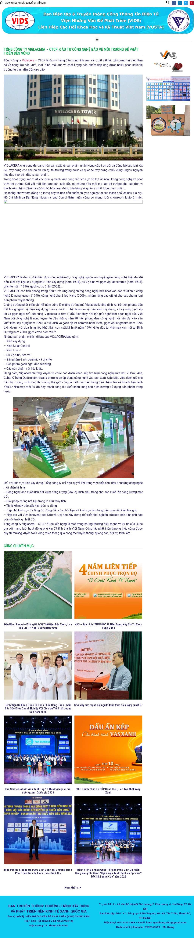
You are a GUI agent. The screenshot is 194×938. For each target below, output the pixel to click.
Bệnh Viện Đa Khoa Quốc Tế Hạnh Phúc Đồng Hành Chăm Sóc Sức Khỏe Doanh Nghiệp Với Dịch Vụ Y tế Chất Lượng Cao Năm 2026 (38, 708)
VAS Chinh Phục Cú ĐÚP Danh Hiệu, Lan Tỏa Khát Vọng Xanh (108, 790)
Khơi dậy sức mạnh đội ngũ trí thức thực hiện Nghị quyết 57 (108, 705)
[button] (167, 2)
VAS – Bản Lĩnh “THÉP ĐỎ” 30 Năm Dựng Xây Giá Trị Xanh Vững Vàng (108, 626)
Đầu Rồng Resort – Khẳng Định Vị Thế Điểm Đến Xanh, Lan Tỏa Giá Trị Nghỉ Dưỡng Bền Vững (38, 626)
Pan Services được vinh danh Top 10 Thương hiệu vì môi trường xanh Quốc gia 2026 (38, 790)
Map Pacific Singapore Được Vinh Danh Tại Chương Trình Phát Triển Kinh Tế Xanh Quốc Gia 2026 (38, 871)
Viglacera (28, 60)
